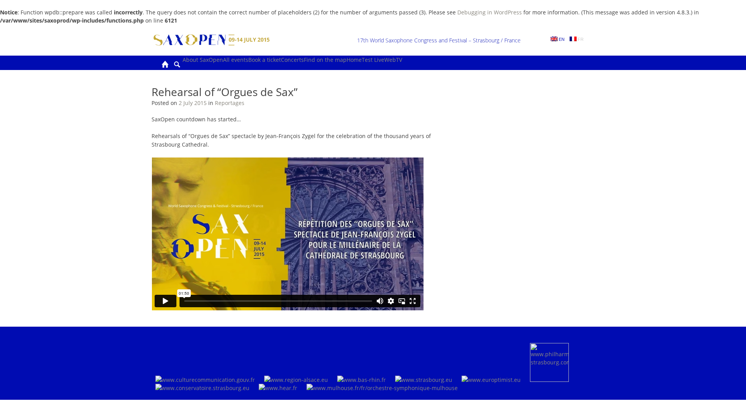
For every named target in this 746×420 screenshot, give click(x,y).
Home (354, 59)
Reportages (229, 103)
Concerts (292, 59)
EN (561, 39)
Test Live (373, 59)
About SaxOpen (203, 59)
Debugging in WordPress (489, 12)
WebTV (393, 59)
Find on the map (325, 59)
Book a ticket (264, 59)
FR (580, 39)
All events (235, 59)
